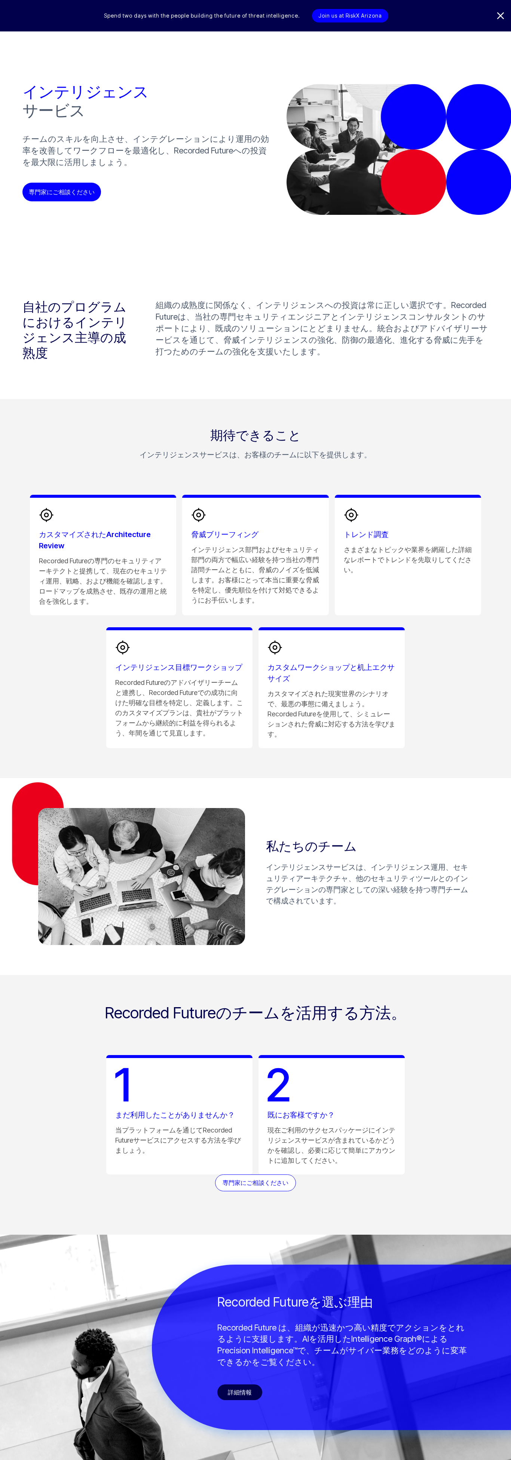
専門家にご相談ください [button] (62, 192)
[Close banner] (500, 15)
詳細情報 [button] (240, 1392)
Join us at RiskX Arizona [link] (350, 15)
